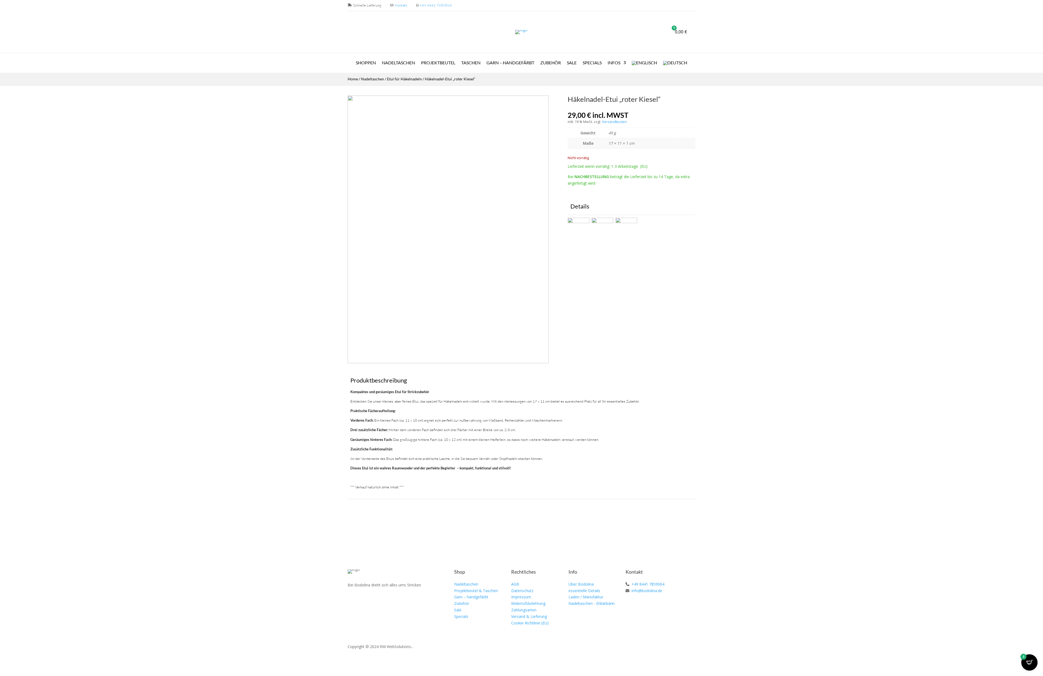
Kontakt (401, 5)
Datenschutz (522, 590)
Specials (592, 63)
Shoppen (366, 63)
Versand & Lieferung (529, 616)
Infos (614, 63)
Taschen (470, 63)
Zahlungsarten (523, 609)
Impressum (521, 596)
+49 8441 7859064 (436, 5)
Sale (572, 63)
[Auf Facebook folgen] (352, 600)
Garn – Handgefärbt (510, 63)
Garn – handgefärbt (471, 596)
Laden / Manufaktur (585, 596)
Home (353, 79)
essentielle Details (584, 590)
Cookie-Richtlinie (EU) (530, 623)
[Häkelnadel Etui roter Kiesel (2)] (448, 361)
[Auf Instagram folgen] (364, 600)
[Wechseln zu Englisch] (644, 64)
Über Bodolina (581, 584)
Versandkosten (614, 121)
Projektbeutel (438, 63)
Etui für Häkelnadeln (404, 79)
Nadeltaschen (398, 63)
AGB (515, 584)
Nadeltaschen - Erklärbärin (591, 603)
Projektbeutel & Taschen (476, 590)
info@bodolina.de (646, 590)
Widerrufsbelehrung (528, 603)
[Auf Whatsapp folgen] (377, 600)
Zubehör (550, 63)
